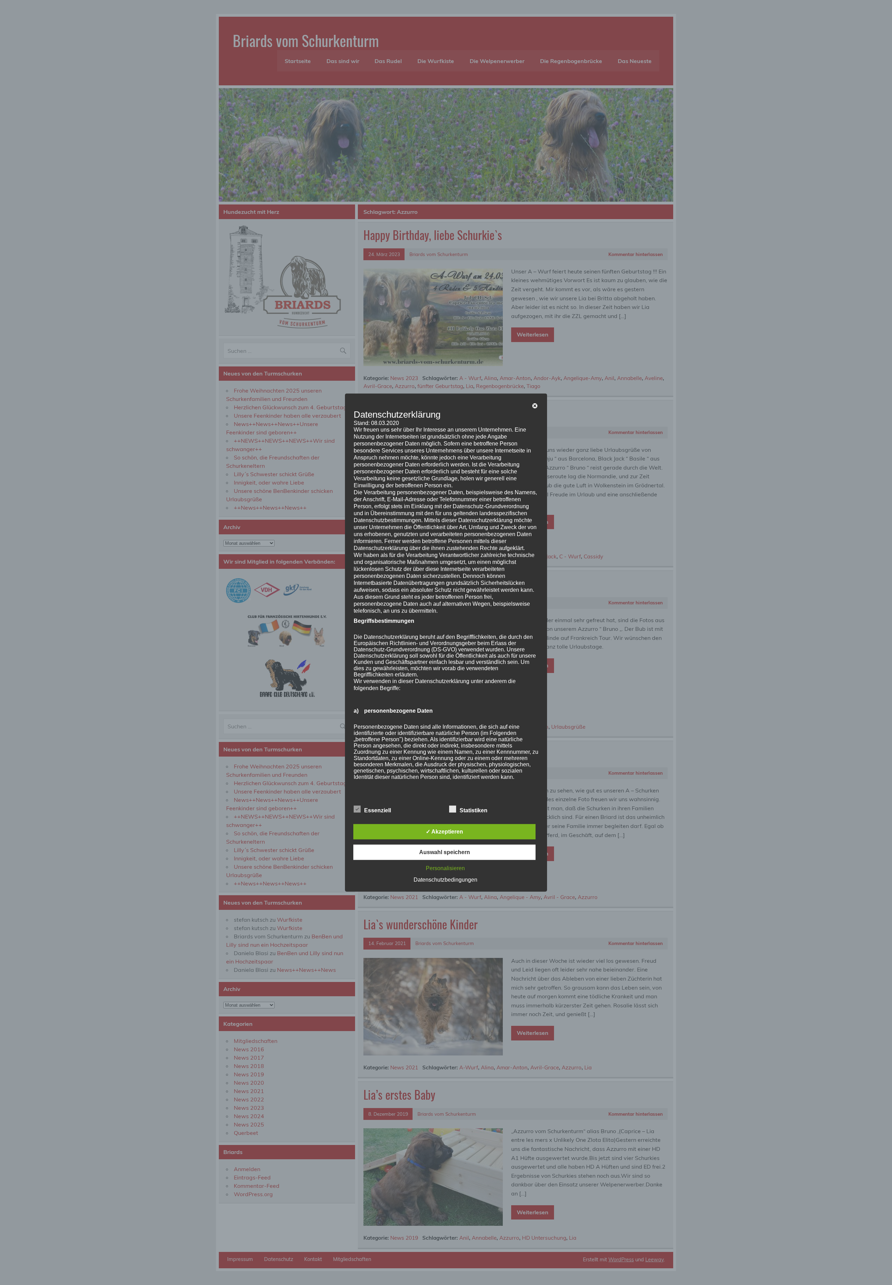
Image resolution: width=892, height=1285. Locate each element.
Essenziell (377, 810)
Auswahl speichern (444, 852)
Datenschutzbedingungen (445, 880)
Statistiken (473, 810)
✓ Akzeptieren (444, 832)
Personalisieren (445, 868)
